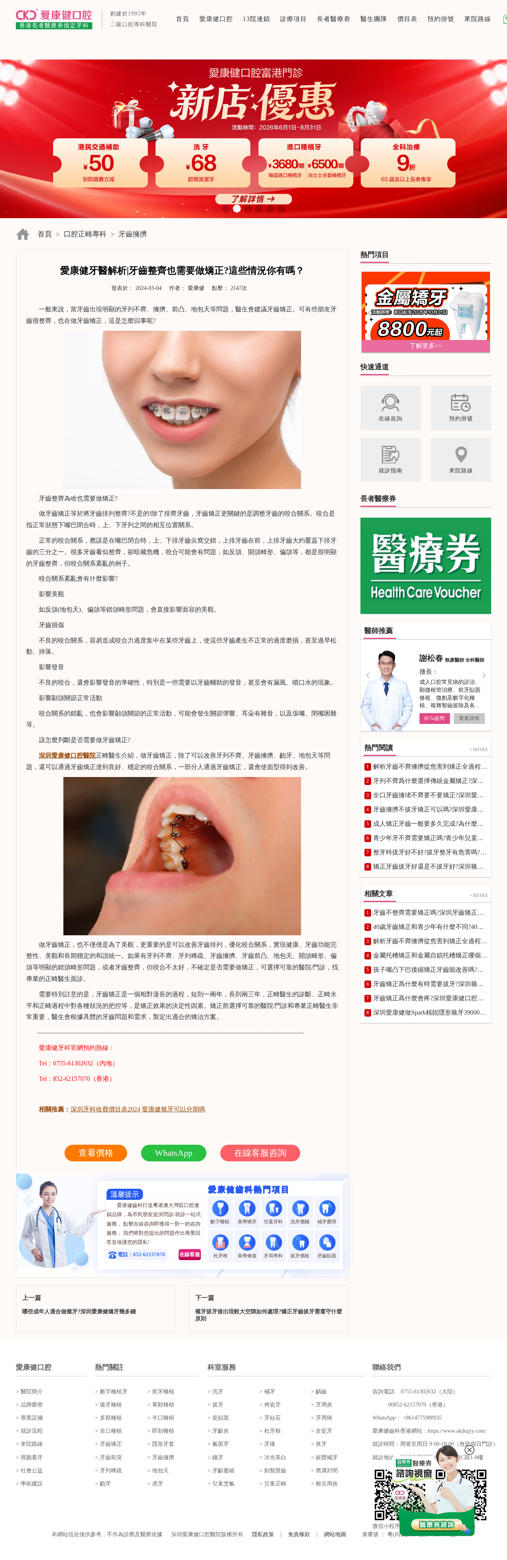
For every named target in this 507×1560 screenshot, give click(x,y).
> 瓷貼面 (218, 1418)
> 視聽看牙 (29, 1457)
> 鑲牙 (215, 1457)
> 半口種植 (160, 1418)
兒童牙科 (274, 1221)
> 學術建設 (29, 1484)
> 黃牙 (319, 1444)
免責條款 (299, 1534)
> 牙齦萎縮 (221, 1471)
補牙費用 (327, 1221)
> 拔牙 (215, 1405)
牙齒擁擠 (132, 234)
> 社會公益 (29, 1471)
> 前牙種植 (160, 1392)
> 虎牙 (155, 1484)
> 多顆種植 (108, 1418)
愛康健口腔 (216, 18)
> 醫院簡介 (29, 1392)
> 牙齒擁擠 (160, 1457)
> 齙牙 (103, 1484)
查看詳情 (469, 718)
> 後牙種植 (108, 1405)
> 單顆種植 (160, 1405)
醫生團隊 (373, 18)
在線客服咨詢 (260, 1153)
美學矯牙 (247, 1221)
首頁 (182, 18)
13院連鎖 (256, 18)
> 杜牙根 (270, 1431)
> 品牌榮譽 (29, 1405)
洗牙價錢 (300, 1221)
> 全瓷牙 (321, 1431)
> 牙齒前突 (108, 1457)
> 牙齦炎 (218, 1431)
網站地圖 (335, 1534)
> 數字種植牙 (111, 1392)
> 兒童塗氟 (221, 1484)
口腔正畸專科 (85, 234)
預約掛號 (440, 18)
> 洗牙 (215, 1392)
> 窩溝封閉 (324, 1471)
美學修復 (247, 1256)
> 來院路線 (29, 1444)
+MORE (479, 749)
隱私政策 (263, 1534)
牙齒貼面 (327, 1256)
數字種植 (220, 1221)
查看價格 (95, 1153)
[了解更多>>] (426, 312)
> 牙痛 (267, 1444)
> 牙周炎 (321, 1405)
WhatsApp (174, 1153)
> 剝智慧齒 (272, 1471)
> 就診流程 (29, 1431)
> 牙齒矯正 (108, 1444)
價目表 (407, 18)
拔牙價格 (300, 1256)
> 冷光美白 (272, 1457)
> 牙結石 (270, 1418)
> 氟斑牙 (218, 1444)
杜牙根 (220, 1256)
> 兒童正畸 (272, 1484)
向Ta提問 (434, 718)
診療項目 (293, 18)
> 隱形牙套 (160, 1444)
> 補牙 (267, 1392)
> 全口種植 (108, 1431)
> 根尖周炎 (324, 1484)
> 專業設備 (29, 1418)
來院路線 (477, 18)
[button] (226, 209)
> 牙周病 (321, 1418)
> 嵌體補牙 (324, 1457)
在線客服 (189, 1254)
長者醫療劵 (334, 18)
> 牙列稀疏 (108, 1471)
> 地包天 (158, 1471)
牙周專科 (274, 1256)
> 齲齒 (319, 1392)
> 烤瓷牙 (270, 1405)
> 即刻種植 (160, 1431)
